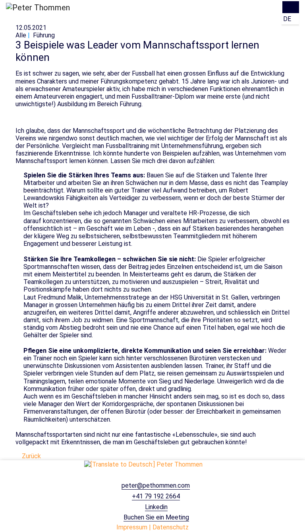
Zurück (30, 456)
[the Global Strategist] (143, 464)
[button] (290, 19)
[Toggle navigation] (290, 7)
